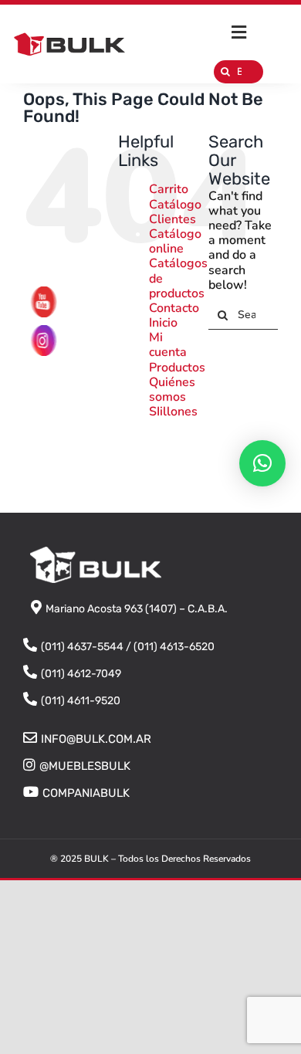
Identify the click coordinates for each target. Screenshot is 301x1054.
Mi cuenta (168, 345)
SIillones (173, 411)
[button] (262, 463)
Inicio (163, 322)
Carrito (168, 189)
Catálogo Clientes (175, 212)
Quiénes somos (172, 389)
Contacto (174, 308)
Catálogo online (175, 241)
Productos (177, 367)
